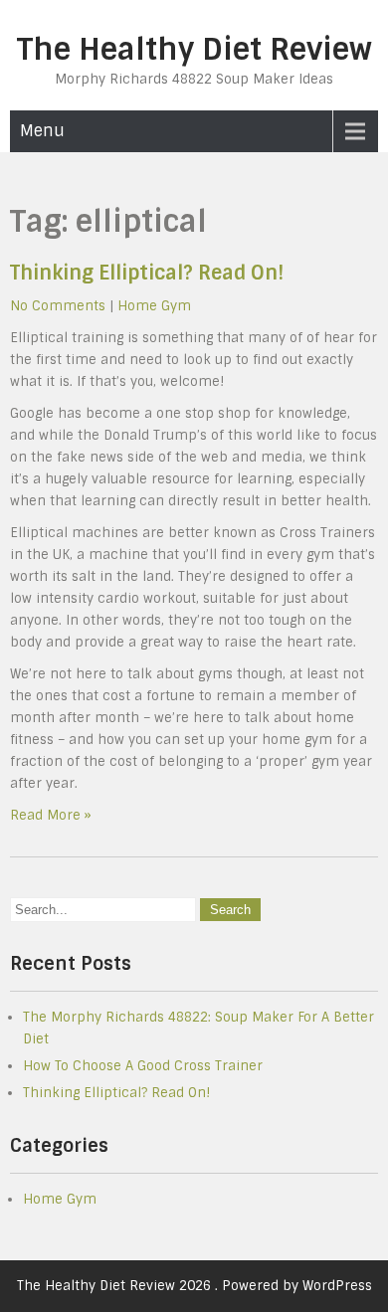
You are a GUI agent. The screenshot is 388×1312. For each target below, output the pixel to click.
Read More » (51, 815)
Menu (42, 130)
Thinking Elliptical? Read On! (147, 273)
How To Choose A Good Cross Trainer (143, 1065)
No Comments (57, 305)
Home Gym (154, 305)
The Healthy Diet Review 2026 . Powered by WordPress (194, 1285)
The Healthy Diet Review (194, 49)
